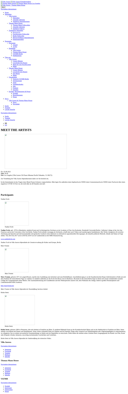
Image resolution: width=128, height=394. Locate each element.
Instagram (8, 349)
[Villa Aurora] (16, 1)
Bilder (15, 66)
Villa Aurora (13, 16)
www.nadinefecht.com (8, 239)
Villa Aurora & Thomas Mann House (20, 100)
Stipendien (8, 14)
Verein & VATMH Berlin (21, 79)
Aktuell (15, 45)
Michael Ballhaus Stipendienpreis (23, 38)
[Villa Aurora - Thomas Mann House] (13, 5)
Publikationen (17, 55)
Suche (7, 106)
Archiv (15, 46)
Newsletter (16, 104)
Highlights (12, 48)
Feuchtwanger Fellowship (21, 34)
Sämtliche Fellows (18, 29)
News (6, 99)
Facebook (8, 351)
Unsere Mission (18, 61)
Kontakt (15, 93)
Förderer (15, 88)
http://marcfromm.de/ (7, 286)
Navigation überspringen (8, 9)
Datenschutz (9, 390)
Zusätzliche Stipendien (16, 30)
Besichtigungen (18, 95)
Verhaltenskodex (18, 84)
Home (7, 12)
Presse (15, 97)
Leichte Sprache (10, 109)
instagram (8, 368)
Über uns (8, 57)
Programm (8, 41)
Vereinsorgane (17, 81)
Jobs (14, 86)
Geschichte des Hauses (20, 63)
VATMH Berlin (18, 54)
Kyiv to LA (16, 32)
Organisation (13, 77)
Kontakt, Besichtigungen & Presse (19, 91)
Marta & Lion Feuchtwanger (22, 64)
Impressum (8, 388)
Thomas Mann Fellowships (21, 25)
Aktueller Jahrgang (19, 20)
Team (14, 82)
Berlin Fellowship (18, 36)
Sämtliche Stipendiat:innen (21, 21)
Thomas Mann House (15, 23)
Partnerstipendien (18, 39)
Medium (7, 355)
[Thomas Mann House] (20, 3)
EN (6, 125)
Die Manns (16, 73)
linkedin (7, 356)
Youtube (7, 108)
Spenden (15, 90)
